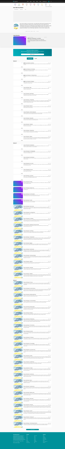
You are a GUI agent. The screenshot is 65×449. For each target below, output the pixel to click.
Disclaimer (18, 441)
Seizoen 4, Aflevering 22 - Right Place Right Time (30, 294)
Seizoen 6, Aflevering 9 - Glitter (27, 87)
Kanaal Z (35, 440)
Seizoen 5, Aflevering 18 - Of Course (28, 169)
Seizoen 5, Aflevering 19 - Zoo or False (28, 163)
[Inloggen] (48, 1)
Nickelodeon (35, 441)
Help (16, 441)
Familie (43, 440)
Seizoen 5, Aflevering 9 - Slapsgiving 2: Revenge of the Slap (31, 224)
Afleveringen (30, 58)
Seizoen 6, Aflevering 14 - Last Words (35, 38)
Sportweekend (44, 438)
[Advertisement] (32, 16)
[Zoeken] (51, 1)
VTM (26, 436)
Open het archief (32, 429)
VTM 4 (35, 438)
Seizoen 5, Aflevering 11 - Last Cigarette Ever (29, 212)
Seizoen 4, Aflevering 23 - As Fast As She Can (29, 288)
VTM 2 (35, 437)
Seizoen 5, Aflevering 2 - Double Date (28, 267)
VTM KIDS (27, 441)
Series (34, 31)
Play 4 (34, 436)
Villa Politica (44, 437)
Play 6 (27, 439)
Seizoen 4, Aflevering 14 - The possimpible (29, 343)
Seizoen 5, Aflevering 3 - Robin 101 (28, 261)
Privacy (21, 441)
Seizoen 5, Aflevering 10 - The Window (28, 218)
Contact (14, 441)
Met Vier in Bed (44, 439)
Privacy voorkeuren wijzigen (16, 442)
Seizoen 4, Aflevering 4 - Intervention (28, 404)
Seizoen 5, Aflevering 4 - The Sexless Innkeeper (30, 255)
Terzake (44, 436)
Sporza (35, 439)
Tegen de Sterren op (45, 441)
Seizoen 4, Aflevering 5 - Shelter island (28, 398)
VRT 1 (27, 435)
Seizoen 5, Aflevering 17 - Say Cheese (28, 175)
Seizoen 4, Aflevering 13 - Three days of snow (29, 349)
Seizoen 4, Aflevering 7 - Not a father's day (29, 386)
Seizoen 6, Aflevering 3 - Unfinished (28, 124)
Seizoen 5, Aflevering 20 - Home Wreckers (29, 157)
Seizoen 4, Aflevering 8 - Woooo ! (28, 380)
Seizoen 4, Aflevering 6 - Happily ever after (29, 392)
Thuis (43, 435)
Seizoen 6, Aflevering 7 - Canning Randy (29, 99)
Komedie (38, 31)
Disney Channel (28, 442)
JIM (34, 442)
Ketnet (27, 440)
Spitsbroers (44, 442)
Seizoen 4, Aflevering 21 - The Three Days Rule (30, 300)
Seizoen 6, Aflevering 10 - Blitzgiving (29, 81)
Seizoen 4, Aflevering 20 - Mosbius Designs (29, 306)
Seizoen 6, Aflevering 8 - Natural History (29, 93)
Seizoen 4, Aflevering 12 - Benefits (28, 355)
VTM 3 (27, 438)
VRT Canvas (35, 435)
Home (46, 6)
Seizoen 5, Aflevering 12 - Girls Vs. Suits (29, 206)
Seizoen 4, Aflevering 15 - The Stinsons (29, 337)
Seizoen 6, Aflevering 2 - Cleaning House (29, 130)
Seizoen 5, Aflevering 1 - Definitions (28, 273)
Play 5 (27, 437)
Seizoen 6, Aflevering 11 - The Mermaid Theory (31, 75)
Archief (36, 58)
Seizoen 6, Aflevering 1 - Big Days (28, 136)
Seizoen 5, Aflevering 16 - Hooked (28, 181)
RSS (22, 441)
